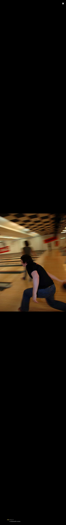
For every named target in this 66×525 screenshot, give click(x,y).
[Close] (63, 3)
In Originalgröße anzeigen (15, 521)
